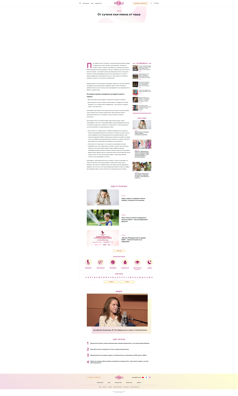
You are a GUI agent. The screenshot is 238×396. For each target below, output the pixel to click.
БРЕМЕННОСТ (100, 382)
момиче (111, 281)
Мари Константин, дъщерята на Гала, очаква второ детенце (109, 349)
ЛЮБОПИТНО (129, 382)
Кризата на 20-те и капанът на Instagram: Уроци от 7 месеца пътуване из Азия (144, 99)
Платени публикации (134, 387)
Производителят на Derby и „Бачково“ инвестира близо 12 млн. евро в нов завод (144, 75)
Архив (157, 3)
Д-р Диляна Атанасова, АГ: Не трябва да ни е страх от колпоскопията (120, 330)
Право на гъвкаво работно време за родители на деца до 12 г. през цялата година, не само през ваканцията (119, 362)
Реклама (110, 387)
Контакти (105, 387)
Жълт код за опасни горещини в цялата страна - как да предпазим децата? (134, 219)
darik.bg (140, 93)
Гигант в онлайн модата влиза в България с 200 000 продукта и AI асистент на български (145, 67)
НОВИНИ (139, 382)
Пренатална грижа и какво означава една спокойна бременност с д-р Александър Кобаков (119, 343)
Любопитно (137, 150)
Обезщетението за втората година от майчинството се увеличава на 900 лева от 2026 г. (118, 355)
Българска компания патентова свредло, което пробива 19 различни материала (144, 83)
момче (127, 281)
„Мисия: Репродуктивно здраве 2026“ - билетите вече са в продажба (133, 239)
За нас (100, 387)
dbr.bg (140, 71)
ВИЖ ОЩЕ (119, 250)
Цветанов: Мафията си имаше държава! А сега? (145, 91)
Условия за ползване (117, 387)
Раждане (136, 172)
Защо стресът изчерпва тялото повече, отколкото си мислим (142, 133)
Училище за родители (140, 3)
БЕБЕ (109, 382)
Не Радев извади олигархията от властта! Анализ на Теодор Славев (145, 107)
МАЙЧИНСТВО (118, 382)
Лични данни (126, 387)
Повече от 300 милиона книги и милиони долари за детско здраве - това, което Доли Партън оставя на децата (142, 154)
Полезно (119, 11)
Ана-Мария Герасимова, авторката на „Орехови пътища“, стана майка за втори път (142, 176)
